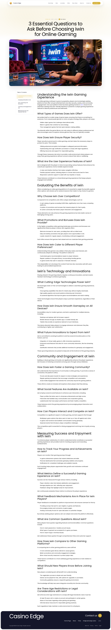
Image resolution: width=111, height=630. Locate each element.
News (74, 621)
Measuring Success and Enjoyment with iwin (23, 111)
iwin (82, 105)
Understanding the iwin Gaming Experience (24, 96)
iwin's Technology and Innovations (23, 103)
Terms (96, 625)
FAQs (79, 621)
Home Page (67, 621)
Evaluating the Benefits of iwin (24, 99)
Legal (100, 625)
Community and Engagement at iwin (24, 107)
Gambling (47, 19)
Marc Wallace (63, 19)
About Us (87, 625)
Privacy (91, 625)
